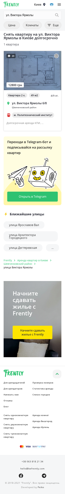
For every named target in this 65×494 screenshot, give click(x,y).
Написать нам (11, 394)
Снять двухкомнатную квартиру (16, 426)
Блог (6, 406)
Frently (11, 5)
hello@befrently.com (32, 468)
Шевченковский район (18, 263)
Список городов (41, 394)
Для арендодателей (14, 382)
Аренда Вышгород (42, 421)
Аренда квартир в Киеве (32, 260)
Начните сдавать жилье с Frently (32, 332)
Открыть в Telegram (32, 197)
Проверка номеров (42, 382)
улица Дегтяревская (23, 248)
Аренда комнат (40, 415)
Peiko (41, 487)
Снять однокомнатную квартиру (16, 417)
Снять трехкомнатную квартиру (16, 435)
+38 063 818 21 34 (32, 461)
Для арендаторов (13, 388)
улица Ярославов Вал (24, 225)
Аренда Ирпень (40, 427)
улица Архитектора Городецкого (22, 236)
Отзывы (8, 400)
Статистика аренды (42, 388)
